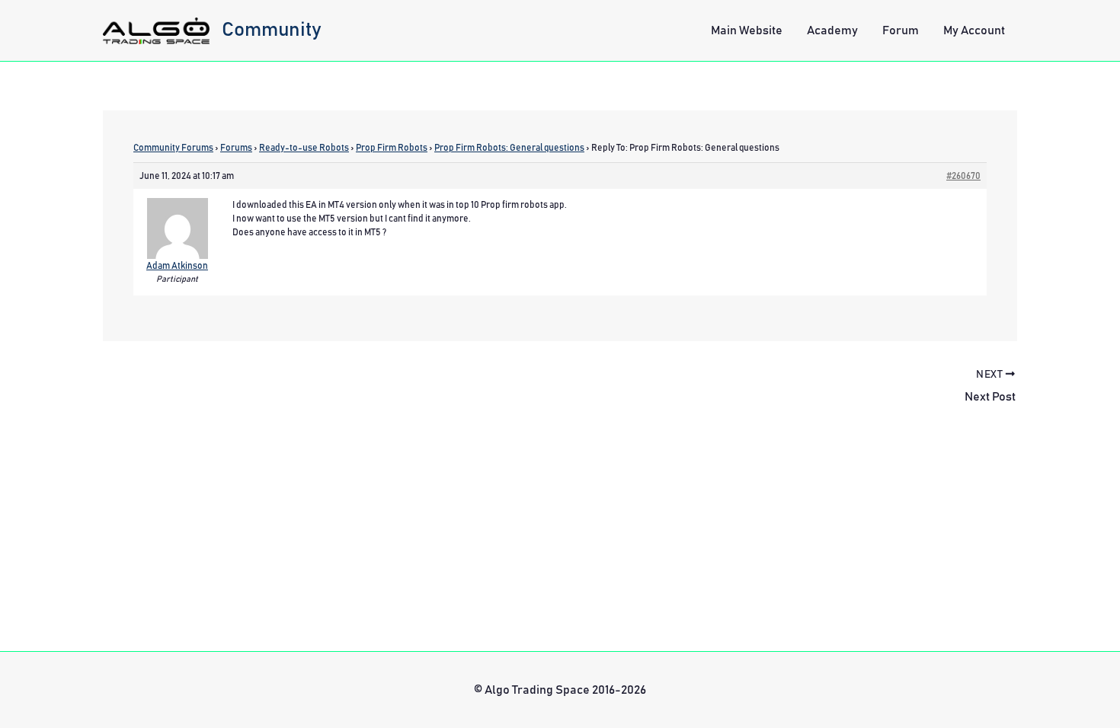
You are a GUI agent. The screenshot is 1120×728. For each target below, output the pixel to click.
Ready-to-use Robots (304, 147)
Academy (832, 30)
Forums (236, 147)
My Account (974, 30)
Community (272, 30)
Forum (900, 30)
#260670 (963, 175)
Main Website (746, 30)
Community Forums (173, 147)
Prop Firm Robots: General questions (509, 147)
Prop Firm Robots (391, 147)
